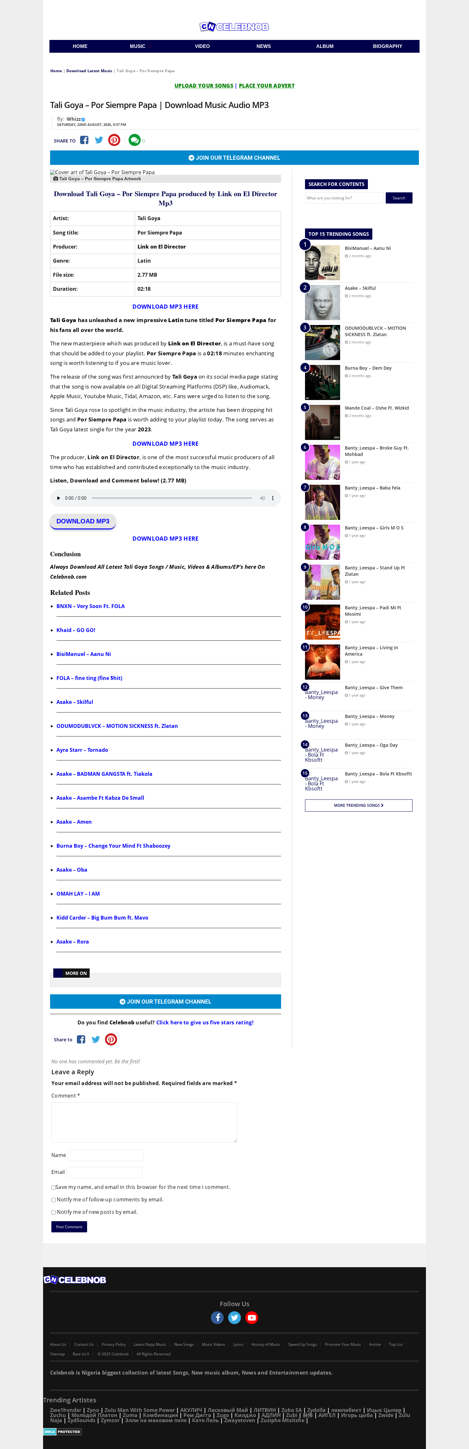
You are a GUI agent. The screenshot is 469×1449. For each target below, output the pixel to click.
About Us (58, 1344)
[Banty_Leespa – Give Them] (322, 696)
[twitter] (234, 1317)
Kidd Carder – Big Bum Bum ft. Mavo (102, 917)
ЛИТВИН (265, 1410)
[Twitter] (99, 140)
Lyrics (238, 1344)
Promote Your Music (343, 1344)
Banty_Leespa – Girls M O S (374, 528)
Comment (65, 1095)
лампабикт (346, 1410)
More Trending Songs (357, 805)
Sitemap (57, 1354)
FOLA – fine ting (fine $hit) (89, 678)
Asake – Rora (72, 941)
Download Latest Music (89, 70)
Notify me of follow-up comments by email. (110, 1199)
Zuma (130, 1415)
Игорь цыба (357, 1415)
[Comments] (135, 140)
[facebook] (217, 1317)
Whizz (74, 119)
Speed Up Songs (302, 1344)
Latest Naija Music (150, 1344)
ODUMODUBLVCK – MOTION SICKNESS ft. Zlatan (117, 725)
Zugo (223, 1415)
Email (58, 1171)
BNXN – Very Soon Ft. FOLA (90, 606)
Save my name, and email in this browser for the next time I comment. (143, 1187)
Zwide (385, 1415)
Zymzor (110, 1420)
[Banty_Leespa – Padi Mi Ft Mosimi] (322, 622)
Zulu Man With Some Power (140, 1410)
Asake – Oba (71, 869)
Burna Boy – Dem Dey (368, 368)
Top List (396, 1344)
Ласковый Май (228, 1410)
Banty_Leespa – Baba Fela (372, 488)
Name (58, 1155)
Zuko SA (291, 1410)
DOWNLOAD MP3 (82, 521)
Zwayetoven (239, 1420)
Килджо (245, 1415)
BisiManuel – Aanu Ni (83, 654)
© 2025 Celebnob (113, 1354)
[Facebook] (84, 140)
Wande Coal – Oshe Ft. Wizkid (377, 408)
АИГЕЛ (327, 1415)
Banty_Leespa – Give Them (374, 687)
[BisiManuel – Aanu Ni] (322, 262)
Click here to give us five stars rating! (204, 1022)
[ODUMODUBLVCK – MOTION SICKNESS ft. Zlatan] (322, 342)
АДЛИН (271, 1415)
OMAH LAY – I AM (78, 893)
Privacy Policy (114, 1344)
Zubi (291, 1415)
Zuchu (58, 1415)
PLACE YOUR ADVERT (266, 85)
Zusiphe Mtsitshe (282, 1420)
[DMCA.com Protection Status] (234, 1432)
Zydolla (316, 1410)
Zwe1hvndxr (65, 1410)
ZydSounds (81, 1420)
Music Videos (213, 1344)
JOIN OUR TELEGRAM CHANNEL (237, 157)
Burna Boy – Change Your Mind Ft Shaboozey (113, 845)
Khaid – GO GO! (75, 630)
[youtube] (251, 1317)
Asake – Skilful (74, 701)
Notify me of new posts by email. (97, 1211)
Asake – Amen (74, 821)
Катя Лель (205, 1420)
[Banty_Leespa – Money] (322, 725)
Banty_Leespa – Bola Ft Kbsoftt (378, 774)
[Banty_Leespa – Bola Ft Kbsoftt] (322, 783)
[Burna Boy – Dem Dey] (322, 382)
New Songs (184, 1344)
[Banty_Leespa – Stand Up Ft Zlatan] (322, 582)
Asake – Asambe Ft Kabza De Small (100, 797)
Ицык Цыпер (384, 1410)
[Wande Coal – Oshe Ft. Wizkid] (322, 422)
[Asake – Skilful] (322, 302)
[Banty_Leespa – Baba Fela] (322, 502)
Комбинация (160, 1415)
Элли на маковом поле (156, 1420)
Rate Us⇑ (81, 1354)
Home (56, 70)
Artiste (375, 1344)
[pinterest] (114, 140)
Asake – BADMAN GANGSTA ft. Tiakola (104, 773)
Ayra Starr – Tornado (82, 749)
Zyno (93, 1410)
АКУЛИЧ (191, 1410)
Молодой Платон (94, 1415)
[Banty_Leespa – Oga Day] (322, 754)
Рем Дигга (197, 1415)
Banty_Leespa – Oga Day (371, 745)
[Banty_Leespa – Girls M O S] (322, 542)
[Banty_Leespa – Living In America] (322, 662)
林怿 (308, 1415)
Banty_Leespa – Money (370, 716)
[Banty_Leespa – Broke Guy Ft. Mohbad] (322, 462)
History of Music (265, 1344)
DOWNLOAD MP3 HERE (165, 306)
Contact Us (84, 1344)
